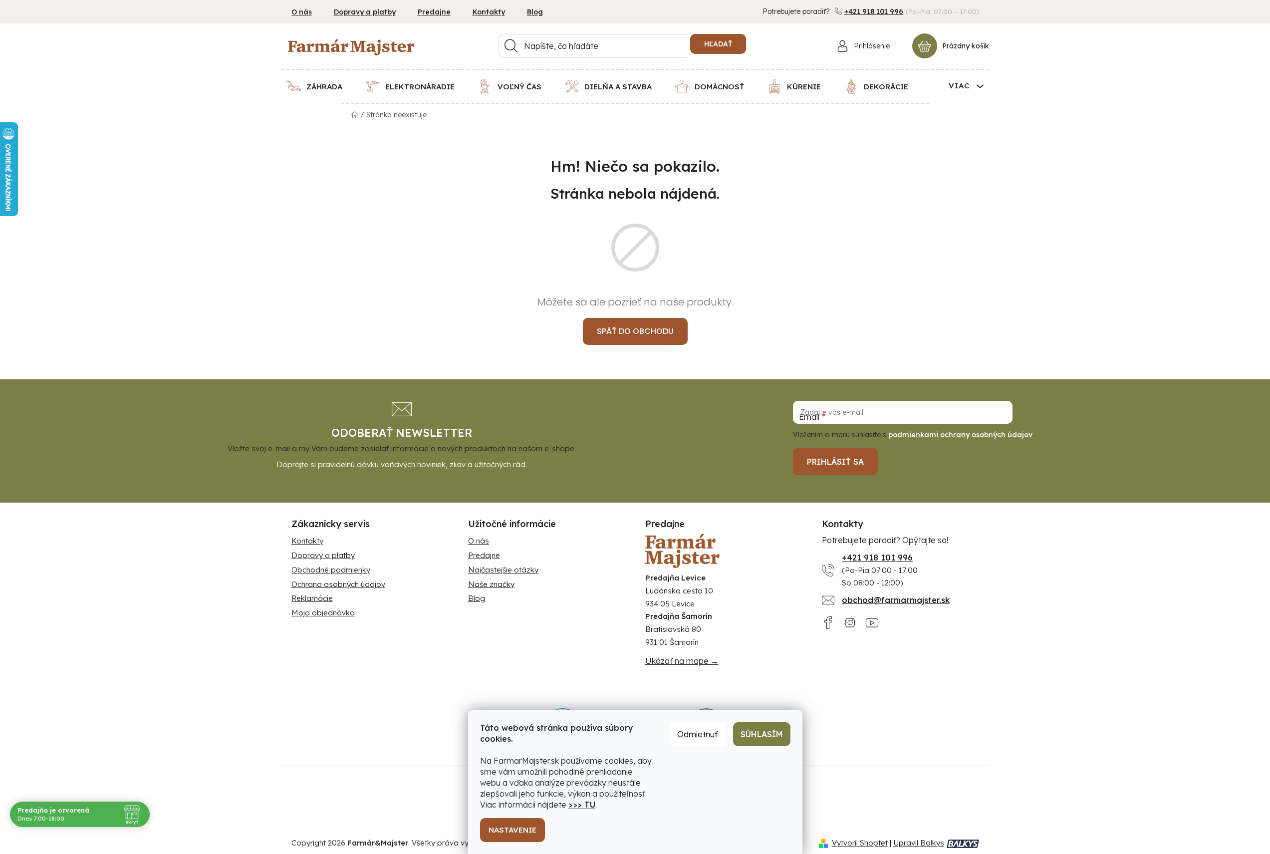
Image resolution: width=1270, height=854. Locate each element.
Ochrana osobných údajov (338, 584)
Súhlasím (762, 734)
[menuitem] (320, 86)
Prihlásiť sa (835, 462)
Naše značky (491, 584)
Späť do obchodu (635, 331)
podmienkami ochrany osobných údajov (960, 434)
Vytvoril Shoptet (860, 843)
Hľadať (718, 43)
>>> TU (581, 805)
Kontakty (489, 11)
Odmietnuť (697, 734)
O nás (301, 11)
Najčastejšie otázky (503, 569)
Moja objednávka (323, 612)
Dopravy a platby (365, 11)
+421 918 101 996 (873, 11)
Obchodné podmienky (330, 569)
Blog (535, 11)
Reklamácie (312, 598)
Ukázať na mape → (682, 661)
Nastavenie (512, 830)
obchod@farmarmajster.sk (896, 600)
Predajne (434, 11)
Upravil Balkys (918, 843)
